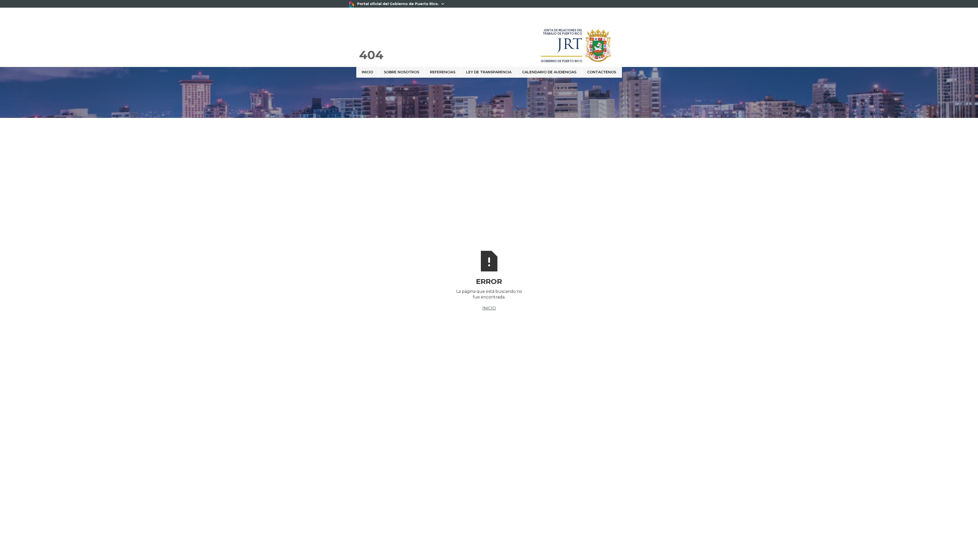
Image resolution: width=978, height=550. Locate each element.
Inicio (367, 72)
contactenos (601, 72)
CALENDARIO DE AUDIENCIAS (549, 72)
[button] (621, 66)
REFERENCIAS (442, 72)
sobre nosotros (401, 72)
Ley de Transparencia (488, 72)
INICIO (489, 308)
